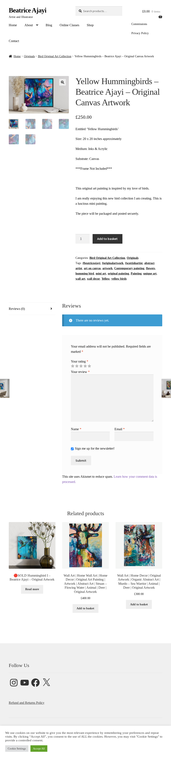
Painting (136, 273)
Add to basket (107, 239)
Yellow (106, 278)
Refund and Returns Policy (26, 702)
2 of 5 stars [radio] (76, 366)
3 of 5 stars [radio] (81, 366)
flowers (150, 268)
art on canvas (92, 268)
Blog (49, 25)
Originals (29, 56)
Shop (90, 25)
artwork (107, 268)
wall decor (93, 278)
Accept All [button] (39, 748)
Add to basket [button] (85, 608)
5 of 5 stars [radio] (89, 366)
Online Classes (69, 25)
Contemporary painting (129, 268)
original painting (118, 273)
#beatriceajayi (91, 263)
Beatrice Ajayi (27, 10)
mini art (101, 273)
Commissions (139, 24)
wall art (80, 278)
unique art (150, 273)
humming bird (84, 273)
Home (13, 25)
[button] (62, 82)
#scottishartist (134, 263)
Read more (32, 589)
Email (119, 429)
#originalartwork (112, 263)
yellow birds (119, 278)
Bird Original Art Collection (54, 56)
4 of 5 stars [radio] (85, 366)
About (28, 25)
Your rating (79, 361)
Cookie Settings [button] (17, 748)
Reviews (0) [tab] (17, 308)
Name (76, 429)
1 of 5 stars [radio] (72, 366)
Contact (14, 41)
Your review (80, 372)
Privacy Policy (140, 33)
